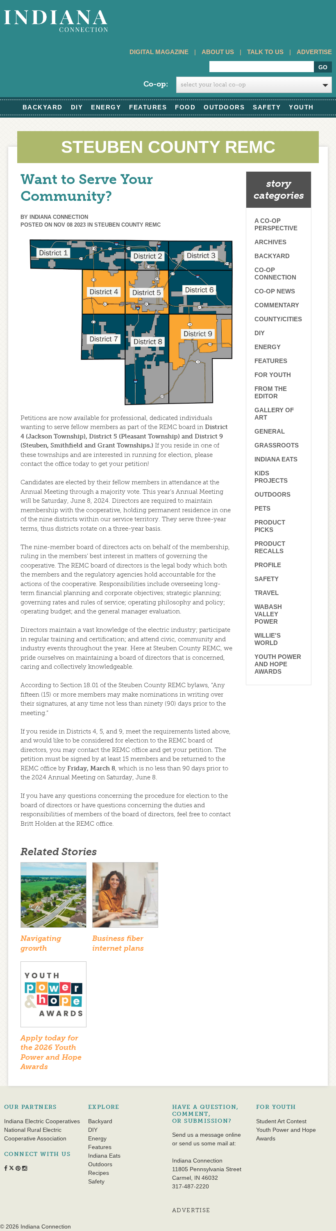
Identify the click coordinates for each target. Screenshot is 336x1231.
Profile (267, 564)
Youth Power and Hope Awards (277, 664)
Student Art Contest (281, 1121)
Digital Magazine (158, 51)
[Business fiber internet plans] (125, 897)
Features (148, 107)
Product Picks (269, 526)
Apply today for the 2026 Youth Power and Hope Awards (51, 1052)
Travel (266, 592)
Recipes (98, 1173)
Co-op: (155, 84)
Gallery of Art (274, 414)
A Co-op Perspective (275, 224)
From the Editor (270, 392)
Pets (262, 508)
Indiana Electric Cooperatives (42, 1121)
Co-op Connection (275, 273)
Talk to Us (265, 51)
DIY (77, 107)
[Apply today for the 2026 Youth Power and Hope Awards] (53, 997)
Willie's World (267, 639)
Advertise (314, 51)
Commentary (276, 305)
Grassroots (276, 445)
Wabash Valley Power (268, 614)
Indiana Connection (59, 217)
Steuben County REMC (127, 225)
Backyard (43, 107)
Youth (301, 107)
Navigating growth (40, 943)
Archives (270, 241)
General (269, 431)
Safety (267, 107)
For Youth (272, 374)
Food (185, 107)
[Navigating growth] (53, 897)
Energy (106, 107)
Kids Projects (271, 477)
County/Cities (278, 319)
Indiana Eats (275, 459)
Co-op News (274, 291)
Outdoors (224, 107)
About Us (218, 51)
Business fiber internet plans (118, 943)
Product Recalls (269, 547)
